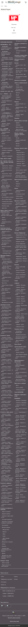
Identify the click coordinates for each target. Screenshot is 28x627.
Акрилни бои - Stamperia (7, 165)
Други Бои (4, 208)
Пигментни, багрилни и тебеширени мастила (21, 337)
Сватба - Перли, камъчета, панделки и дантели (6, 109)
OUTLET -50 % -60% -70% (7, 91)
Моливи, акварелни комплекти (20, 277)
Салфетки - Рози (19, 303)
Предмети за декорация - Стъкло (21, 225)
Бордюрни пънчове (20, 241)
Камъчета (18, 183)
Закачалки (18, 124)
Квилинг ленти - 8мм (20, 74)
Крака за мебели (19, 127)
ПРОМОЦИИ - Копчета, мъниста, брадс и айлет (7, 63)
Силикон (18, 97)
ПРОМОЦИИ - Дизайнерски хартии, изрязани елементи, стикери (6, 53)
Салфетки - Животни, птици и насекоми (20, 290)
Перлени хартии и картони (19, 349)
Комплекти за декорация (20, 80)
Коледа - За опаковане (21, 487)
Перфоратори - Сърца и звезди (20, 250)
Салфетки (17, 283)
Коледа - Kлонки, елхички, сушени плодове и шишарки (21, 491)
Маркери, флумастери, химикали (20, 141)
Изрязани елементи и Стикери (20, 60)
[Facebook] (2, 599)
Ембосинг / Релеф (5, 560)
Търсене (16, 576)
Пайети (3, 217)
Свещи (16, 280)
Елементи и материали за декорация (7, 509)
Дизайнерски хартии (6, 148)
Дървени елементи (6, 513)
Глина (3, 248)
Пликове (18, 52)
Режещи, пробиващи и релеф (20, 369)
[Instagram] (5, 599)
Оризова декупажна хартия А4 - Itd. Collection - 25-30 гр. (6, 267)
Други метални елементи (5, 539)
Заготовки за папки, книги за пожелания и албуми (21, 56)
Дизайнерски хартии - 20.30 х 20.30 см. (6, 311)
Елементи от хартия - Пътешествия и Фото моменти (6, 387)
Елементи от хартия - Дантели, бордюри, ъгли (6, 360)
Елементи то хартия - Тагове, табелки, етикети (6, 391)
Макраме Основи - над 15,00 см (20, 111)
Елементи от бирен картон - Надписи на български (5, 420)
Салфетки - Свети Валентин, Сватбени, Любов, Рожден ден (20, 317)
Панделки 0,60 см (21, 152)
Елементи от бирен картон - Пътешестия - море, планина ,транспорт (7, 452)
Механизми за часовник (7, 541)
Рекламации (3, 582)
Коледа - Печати (19, 494)
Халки (4, 536)
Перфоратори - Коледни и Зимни (21, 261)
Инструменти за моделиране (5, 244)
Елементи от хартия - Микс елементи (6, 405)
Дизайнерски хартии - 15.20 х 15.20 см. (6, 307)
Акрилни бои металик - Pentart (6, 171)
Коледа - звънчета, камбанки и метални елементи (20, 460)
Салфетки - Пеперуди (20, 301)
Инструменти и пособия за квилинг (21, 77)
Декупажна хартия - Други (7, 278)
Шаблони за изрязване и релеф (20, 395)
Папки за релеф (5, 562)
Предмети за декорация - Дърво (21, 207)
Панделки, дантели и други (21, 148)
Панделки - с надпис (21, 165)
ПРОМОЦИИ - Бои (6, 66)
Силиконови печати (20, 194)
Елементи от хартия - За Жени (7, 371)
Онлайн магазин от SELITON (14, 625)
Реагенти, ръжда (5, 205)
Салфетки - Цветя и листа (21, 313)
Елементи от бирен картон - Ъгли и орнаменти (7, 424)
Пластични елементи (6, 240)
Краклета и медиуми (6, 298)
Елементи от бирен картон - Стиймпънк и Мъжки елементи (6, 447)
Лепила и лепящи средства (21, 82)
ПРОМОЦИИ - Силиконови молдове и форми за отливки (6, 48)
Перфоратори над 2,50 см (21, 239)
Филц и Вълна (18, 344)
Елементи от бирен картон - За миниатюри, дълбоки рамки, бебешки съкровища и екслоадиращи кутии (6, 462)
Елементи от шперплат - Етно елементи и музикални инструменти (7, 497)
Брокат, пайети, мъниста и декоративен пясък (7, 211)
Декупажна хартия (6, 258)
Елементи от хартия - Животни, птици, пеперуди (6, 351)
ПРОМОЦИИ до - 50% (6, 44)
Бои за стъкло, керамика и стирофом (7, 194)
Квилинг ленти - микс (21, 68)
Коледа (3, 143)
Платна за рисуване (20, 270)
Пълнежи (4, 546)
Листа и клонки (19, 387)
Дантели (18, 167)
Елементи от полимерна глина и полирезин (7, 238)
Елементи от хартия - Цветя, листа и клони (6, 367)
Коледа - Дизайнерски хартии (20, 427)
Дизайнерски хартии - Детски (6, 332)
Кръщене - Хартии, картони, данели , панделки (5, 125)
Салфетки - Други (20, 324)
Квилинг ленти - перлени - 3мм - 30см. (21, 71)
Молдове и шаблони (6, 246)
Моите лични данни (14, 621)
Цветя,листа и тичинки (20, 383)
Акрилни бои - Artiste (7, 173)
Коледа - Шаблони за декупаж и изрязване (20, 501)
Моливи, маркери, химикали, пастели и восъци (19, 134)
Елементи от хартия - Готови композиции (6, 402)
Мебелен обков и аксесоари (21, 120)
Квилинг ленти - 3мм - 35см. (20, 66)
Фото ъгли (18, 99)
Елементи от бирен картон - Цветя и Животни (7, 443)
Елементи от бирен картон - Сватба (5, 428)
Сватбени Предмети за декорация (6, 101)
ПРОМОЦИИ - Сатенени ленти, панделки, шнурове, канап (7, 59)
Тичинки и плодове (20, 389)
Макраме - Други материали (19, 115)
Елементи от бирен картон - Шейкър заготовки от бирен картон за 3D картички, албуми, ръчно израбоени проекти (7, 478)
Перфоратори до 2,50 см (21, 234)
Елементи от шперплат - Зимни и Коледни (7, 501)
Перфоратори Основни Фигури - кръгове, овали (20, 246)
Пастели (18, 145)
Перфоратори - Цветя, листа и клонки (20, 253)
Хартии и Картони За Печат (20, 357)
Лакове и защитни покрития (5, 293)
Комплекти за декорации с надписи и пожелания (7, 522)
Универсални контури (7, 203)
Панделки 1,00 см (21, 154)
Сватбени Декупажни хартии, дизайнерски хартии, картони (6, 97)
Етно (2, 146)
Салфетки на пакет (20, 326)
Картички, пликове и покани (6, 141)
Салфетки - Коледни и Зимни (20, 294)
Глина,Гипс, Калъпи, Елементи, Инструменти (6, 229)
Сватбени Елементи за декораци (6, 105)
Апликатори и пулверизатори (18, 332)
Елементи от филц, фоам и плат (7, 516)
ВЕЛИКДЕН (17, 398)
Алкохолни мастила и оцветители (6, 191)
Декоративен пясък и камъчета (6, 222)
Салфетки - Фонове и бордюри (20, 321)
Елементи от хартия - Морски (6, 378)
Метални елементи (6, 527)
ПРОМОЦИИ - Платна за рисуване (7, 80)
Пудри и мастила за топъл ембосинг (6, 565)
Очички (3, 544)
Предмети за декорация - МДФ (21, 214)
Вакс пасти (4, 283)
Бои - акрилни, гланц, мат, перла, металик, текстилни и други (7, 162)
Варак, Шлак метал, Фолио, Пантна (6, 289)
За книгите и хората (6, 137)
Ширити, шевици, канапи (5, 153)
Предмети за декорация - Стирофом (21, 221)
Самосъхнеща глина (7, 250)
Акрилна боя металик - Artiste (6, 176)
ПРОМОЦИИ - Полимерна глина (5, 83)
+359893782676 (10, 593)
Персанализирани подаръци (5, 133)
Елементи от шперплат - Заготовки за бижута (7, 493)
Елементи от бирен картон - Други (5, 456)
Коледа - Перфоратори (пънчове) (20, 481)
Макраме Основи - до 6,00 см (20, 104)
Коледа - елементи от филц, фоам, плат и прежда (21, 452)
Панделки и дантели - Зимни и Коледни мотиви (21, 176)
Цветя (17, 385)
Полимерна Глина (7, 253)
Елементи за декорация (7, 150)
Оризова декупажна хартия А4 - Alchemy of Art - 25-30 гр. (7, 262)
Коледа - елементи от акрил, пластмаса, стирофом (21, 443)
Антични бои (5, 182)
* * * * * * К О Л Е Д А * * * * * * (21, 413)
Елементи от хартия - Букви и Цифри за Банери (7, 338)
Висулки (2, 225)
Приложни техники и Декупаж (5, 256)
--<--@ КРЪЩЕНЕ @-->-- (7, 113)
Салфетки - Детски (20, 287)
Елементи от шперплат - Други (7, 505)
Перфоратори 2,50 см (20, 237)
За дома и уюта (5, 135)
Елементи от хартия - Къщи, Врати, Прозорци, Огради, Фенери (6, 382)
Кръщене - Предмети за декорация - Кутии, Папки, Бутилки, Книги (7, 116)
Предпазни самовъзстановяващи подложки (19, 365)
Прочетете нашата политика (14, 617)
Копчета (17, 185)
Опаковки (17, 118)
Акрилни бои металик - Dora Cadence (6, 180)
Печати (16, 188)
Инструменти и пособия (7, 302)
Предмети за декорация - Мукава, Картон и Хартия (21, 210)
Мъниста (4, 219)
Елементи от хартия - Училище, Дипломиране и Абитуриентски (7, 346)
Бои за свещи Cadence (7, 199)
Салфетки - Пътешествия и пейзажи (21, 306)
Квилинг (17, 63)
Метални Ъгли (6, 529)
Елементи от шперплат (6, 483)
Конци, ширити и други (21, 170)
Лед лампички (5, 525)
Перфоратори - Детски (21, 256)
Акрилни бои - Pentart (7, 167)
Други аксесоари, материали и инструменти (21, 130)
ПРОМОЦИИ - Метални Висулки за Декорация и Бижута (7, 87)
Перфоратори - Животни (21, 258)
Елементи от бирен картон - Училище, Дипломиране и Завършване (5, 433)
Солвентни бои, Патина (7, 201)
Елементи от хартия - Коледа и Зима (6, 409)
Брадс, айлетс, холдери (6, 158)
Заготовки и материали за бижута (21, 44)
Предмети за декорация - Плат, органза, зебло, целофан (21, 229)
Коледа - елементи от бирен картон (21, 435)
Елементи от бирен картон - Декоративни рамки (6, 415)
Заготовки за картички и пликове (20, 48)
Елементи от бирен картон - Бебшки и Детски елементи (7, 439)
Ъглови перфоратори (20, 243)
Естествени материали (7, 519)
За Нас (2, 576)
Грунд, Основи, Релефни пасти (7, 286)
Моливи (18, 143)
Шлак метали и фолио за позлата (21, 409)
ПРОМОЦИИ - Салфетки (7, 72)
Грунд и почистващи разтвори (20, 267)
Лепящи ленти (19, 87)
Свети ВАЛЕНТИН (19, 392)
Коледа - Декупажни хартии (20, 420)
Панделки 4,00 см (21, 161)
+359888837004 (10, 596)
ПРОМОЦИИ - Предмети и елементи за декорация (7, 69)
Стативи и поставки (20, 272)
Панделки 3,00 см (21, 159)
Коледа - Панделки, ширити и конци (20, 475)
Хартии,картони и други (20, 346)
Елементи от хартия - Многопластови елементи (7, 395)
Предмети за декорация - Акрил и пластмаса (21, 203)
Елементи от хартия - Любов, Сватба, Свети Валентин (6, 356)
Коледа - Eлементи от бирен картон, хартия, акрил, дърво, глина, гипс (21, 431)
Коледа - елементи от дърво (21, 456)
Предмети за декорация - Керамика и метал (21, 218)
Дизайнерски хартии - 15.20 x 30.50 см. (6, 322)
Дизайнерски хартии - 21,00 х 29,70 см (6, 318)
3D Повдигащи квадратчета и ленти (19, 90)
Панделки (18, 150)
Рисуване (17, 264)
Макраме (17, 101)
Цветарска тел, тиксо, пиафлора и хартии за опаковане (6, 557)
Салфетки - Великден (20, 285)
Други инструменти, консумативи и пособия (20, 380)
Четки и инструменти (21, 274)
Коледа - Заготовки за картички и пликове (20, 416)
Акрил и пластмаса (6, 511)
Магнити (5, 531)
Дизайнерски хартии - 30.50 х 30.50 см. (6, 314)
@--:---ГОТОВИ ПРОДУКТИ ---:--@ (5, 129)
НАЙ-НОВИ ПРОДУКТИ (6, 42)
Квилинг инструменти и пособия (21, 373)
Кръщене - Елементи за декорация (7, 121)
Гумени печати (19, 196)
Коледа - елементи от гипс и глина (21, 447)
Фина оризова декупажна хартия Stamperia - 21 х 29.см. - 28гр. (7, 273)
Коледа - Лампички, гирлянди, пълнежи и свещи (20, 465)
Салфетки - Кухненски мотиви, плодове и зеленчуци (20, 310)
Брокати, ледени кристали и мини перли (6, 214)
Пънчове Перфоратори (20, 232)
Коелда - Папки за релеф (21, 478)
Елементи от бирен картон (7, 412)
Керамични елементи (6, 235)
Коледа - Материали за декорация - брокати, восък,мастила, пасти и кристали (20, 470)
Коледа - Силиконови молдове (20, 497)
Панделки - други (21, 163)
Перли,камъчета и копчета (21, 179)
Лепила (3, 295)
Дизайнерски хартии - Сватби (6, 329)
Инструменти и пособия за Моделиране (21, 376)
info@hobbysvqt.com (10, 590)
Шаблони (4, 300)
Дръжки (18, 122)
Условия (16, 579)
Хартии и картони (20, 352)
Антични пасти (5, 280)
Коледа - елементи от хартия (21, 439)
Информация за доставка (6, 579)
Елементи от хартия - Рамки (6, 363)
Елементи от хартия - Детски (6, 342)
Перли (17, 181)
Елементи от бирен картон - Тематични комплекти (5, 472)
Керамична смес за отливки (5, 232)
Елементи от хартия (5, 335)
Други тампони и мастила (19, 341)
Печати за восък (19, 198)
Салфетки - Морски (20, 296)
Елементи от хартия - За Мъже (7, 374)
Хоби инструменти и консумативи (19, 361)
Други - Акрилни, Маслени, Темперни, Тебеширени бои (5, 186)
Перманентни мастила (21, 334)
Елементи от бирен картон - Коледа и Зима (6, 467)
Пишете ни (3, 584)
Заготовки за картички (21, 50)
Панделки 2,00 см (21, 156)
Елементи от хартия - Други (6, 398)
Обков (4, 533)
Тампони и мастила (19, 329)
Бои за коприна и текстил (7, 197)
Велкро (17, 94)
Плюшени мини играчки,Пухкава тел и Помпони (6, 550)
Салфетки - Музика (20, 298)
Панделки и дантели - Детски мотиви (20, 173)
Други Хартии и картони (21, 354)
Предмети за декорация (7, 156)
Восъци (17, 137)
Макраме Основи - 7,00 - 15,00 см (21, 108)
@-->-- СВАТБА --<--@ (6, 93)
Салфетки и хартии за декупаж (20, 405)
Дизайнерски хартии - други (6, 325)
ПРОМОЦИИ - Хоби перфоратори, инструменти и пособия (7, 75)
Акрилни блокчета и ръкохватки (20, 191)
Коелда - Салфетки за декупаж (20, 423)
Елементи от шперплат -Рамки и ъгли (6, 489)
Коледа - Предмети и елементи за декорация (20, 485)
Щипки (3, 553)
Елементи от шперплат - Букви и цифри (7, 486)
